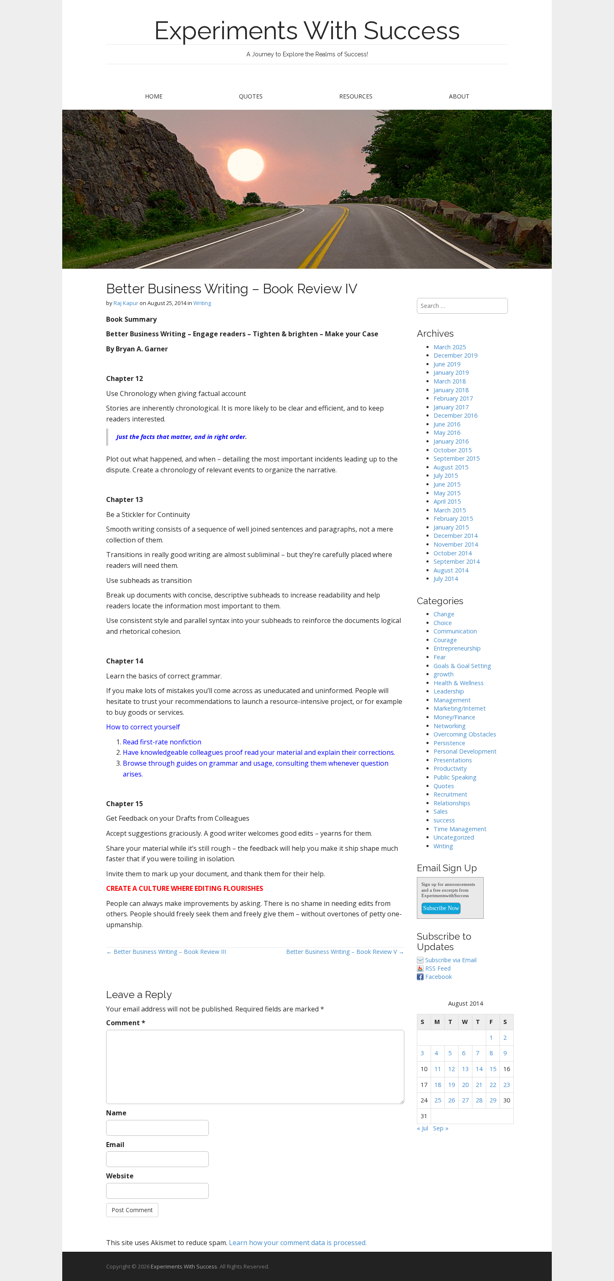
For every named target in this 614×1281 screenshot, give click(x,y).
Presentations (453, 760)
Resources (356, 96)
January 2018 (451, 390)
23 (506, 1085)
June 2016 (447, 424)
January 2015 (451, 527)
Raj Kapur (126, 303)
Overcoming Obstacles (465, 734)
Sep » (441, 1128)
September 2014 (457, 561)
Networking (450, 726)
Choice (443, 623)
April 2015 (447, 501)
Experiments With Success (307, 30)
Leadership (449, 691)
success (444, 820)
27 (465, 1100)
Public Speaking (455, 777)
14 (479, 1069)
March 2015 (450, 510)
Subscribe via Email (451, 960)
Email (115, 1144)
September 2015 (457, 458)
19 (451, 1085)
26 (451, 1100)
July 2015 (446, 475)
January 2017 (451, 407)
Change (444, 614)
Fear (440, 657)
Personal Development (465, 751)
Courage (445, 640)
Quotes (251, 96)
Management (452, 700)
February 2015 (453, 518)
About (459, 96)
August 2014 (451, 570)
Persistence (449, 743)
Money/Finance (454, 717)
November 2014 (456, 544)
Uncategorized (454, 837)
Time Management (460, 829)
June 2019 (447, 364)
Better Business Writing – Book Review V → (345, 952)
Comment (125, 1022)
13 (465, 1069)
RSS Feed (438, 968)
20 (465, 1085)
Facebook (438, 977)
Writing (202, 303)
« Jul (422, 1128)
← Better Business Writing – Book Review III (166, 952)
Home (153, 96)
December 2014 (455, 536)
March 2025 (450, 347)
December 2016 (455, 415)
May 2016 (447, 432)
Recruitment (450, 794)
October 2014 (453, 553)
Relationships (452, 803)
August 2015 (451, 467)
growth (444, 674)
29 (493, 1100)
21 (479, 1085)
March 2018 (450, 381)
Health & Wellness (459, 683)
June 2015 (447, 484)
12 (451, 1069)
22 (493, 1085)
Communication (455, 631)
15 (493, 1069)
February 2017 (453, 398)
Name (116, 1112)
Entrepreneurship (457, 648)
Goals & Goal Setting (462, 666)
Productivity (450, 768)
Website (120, 1175)
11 (437, 1069)
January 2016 (451, 441)
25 (437, 1100)
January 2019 (451, 372)
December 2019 (455, 355)
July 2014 (446, 579)
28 (479, 1100)
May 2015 (447, 493)
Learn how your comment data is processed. (298, 1242)
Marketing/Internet (460, 708)
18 (437, 1085)
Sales (441, 811)
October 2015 (453, 450)
